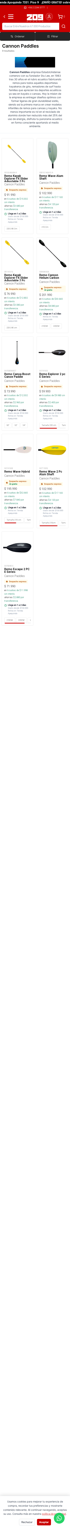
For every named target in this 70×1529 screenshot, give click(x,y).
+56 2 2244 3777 (36, 7)
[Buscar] (63, 26)
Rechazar (26, 1522)
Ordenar (19, 36)
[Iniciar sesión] (49, 16)
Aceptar (44, 1522)
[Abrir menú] (10, 16)
